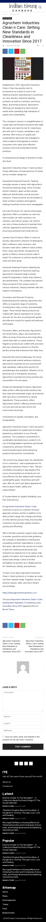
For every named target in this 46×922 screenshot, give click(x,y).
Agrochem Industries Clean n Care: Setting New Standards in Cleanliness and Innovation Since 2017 (23, 602)
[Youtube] (31, 763)
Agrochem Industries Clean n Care (21, 506)
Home (5, 14)
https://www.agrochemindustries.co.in (20, 593)
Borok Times (8, 609)
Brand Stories (15, 14)
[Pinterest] (16, 51)
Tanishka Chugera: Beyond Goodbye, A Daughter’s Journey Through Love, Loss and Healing (21, 812)
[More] (28, 51)
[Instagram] (21, 763)
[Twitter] (11, 51)
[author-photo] (23, 673)
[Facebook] (5, 51)
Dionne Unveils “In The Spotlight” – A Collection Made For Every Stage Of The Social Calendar (21, 800)
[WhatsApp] (22, 51)
